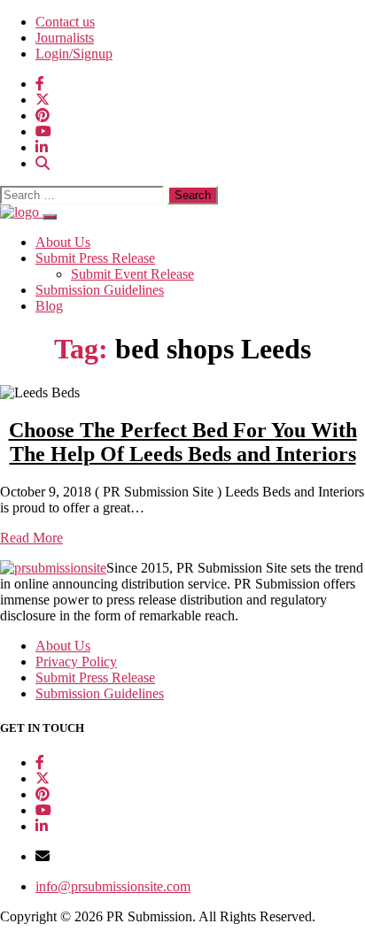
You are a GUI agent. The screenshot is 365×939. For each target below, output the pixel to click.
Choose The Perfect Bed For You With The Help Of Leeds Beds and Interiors (183, 442)
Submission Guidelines (99, 289)
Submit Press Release (95, 258)
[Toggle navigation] (50, 216)
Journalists (64, 37)
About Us (62, 242)
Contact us (65, 21)
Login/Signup (74, 53)
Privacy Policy (76, 661)
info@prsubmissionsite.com (112, 886)
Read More (31, 537)
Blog (49, 305)
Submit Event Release (132, 273)
